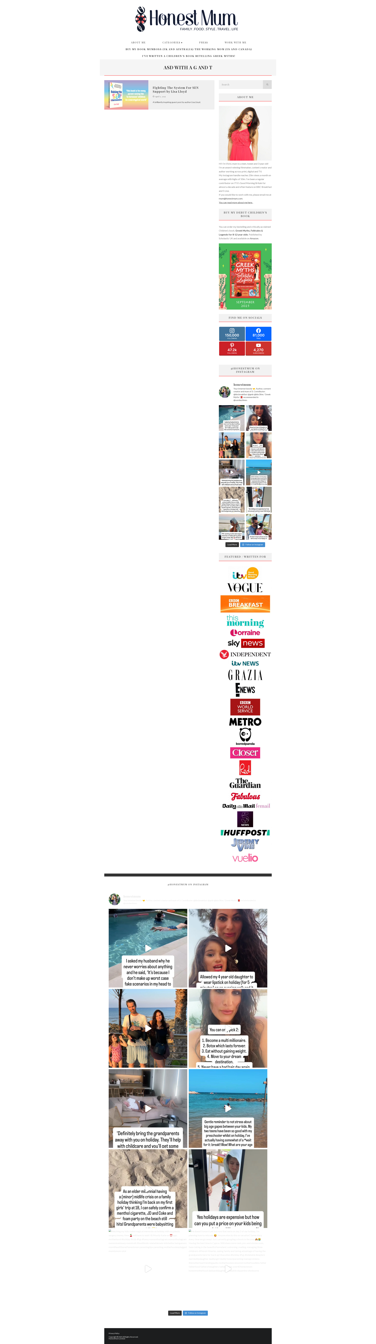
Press (203, 42)
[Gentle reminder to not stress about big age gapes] (259, 472)
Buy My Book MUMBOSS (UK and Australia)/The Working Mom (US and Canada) (189, 49)
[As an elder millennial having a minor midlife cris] (232, 500)
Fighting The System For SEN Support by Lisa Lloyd (176, 89)
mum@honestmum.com (230, 198)
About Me (138, 42)
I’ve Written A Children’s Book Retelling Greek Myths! (188, 56)
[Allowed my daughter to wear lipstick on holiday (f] (259, 418)
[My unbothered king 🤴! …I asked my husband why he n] (232, 418)
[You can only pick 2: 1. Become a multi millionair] (259, 445)
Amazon (254, 238)
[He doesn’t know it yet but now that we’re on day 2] (259, 527)
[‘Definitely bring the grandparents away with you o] (232, 472)
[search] (267, 84)
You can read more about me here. (236, 202)
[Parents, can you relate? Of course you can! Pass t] (259, 500)
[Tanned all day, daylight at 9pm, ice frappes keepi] (232, 445)
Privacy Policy (114, 1333)
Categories (171, 42)
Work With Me (236, 42)
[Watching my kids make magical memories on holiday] (232, 527)
